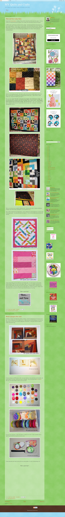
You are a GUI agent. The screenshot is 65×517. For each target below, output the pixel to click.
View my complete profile (49, 23)
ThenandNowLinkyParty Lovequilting (13, 310)
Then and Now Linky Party (13, 19)
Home (7, 10)
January (49, 179)
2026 (48, 146)
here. (30, 209)
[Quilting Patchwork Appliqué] (53, 239)
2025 (48, 147)
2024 (48, 149)
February (49, 178)
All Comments (49, 229)
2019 (48, 156)
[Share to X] (22, 309)
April (49, 175)
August (49, 166)
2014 (48, 182)
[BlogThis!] (21, 309)
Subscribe (53, 40)
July (48, 170)
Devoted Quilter (13, 21)
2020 (48, 154)
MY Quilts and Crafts (17, 4)
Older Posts (42, 501)
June (48, 172)
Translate (52, 29)
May (48, 173)
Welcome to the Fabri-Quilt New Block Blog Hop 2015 (54, 198)
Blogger (37, 510)
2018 (48, 157)
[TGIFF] (53, 311)
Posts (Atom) (10, 503)
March (49, 176)
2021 (48, 153)
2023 (48, 150)
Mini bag (51, 203)
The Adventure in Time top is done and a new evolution (54, 214)
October (49, 163)
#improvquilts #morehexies (11, 498)
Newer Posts (7, 501)
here (37, 379)
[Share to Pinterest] (24, 309)
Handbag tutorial (52, 187)
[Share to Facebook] (23, 309)
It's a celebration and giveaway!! (54, 192)
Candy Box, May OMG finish (54, 209)
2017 (48, 159)
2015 (48, 181)
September (49, 164)
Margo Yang (53, 17)
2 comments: (17, 309)
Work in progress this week (14, 316)
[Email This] (20, 309)
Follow (47, 45)
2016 (48, 160)
